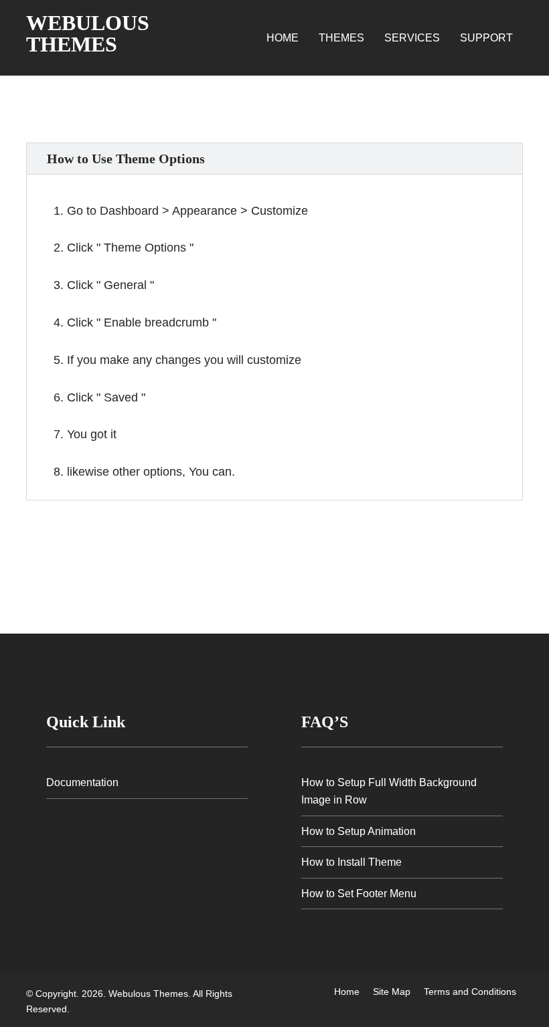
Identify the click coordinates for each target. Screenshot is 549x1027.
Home (282, 37)
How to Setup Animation (358, 831)
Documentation (82, 782)
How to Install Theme (351, 862)
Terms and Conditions (470, 991)
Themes (341, 37)
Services (412, 37)
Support (486, 37)
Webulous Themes (87, 33)
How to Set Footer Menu (358, 893)
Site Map (391, 991)
